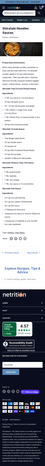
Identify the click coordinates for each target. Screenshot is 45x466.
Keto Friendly (7, 20)
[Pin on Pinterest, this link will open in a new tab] (16, 238)
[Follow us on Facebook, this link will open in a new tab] (4, 391)
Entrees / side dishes (16, 233)
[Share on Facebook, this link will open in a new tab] (11, 238)
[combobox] (18, 13)
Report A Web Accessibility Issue (21, 350)
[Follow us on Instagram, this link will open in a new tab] (8, 391)
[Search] (39, 13)
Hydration (36, 20)
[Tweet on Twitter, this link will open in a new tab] (20, 238)
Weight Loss (22, 20)
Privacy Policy (7, 424)
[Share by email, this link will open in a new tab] (25, 238)
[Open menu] (3, 8)
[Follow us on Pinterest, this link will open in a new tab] (13, 391)
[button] (36, 7)
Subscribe (11, 372)
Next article (32, 253)
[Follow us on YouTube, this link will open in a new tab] (17, 391)
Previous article (12, 253)
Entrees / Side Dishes (10, 37)
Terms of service (19, 424)
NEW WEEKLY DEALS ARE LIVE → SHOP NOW (22, 2)
